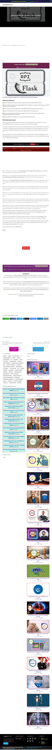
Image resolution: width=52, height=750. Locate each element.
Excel (4, 364)
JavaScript (22, 368)
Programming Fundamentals (8, 379)
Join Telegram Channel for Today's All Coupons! (38, 349)
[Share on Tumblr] (33, 741)
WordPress (19, 382)
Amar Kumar (41, 377)
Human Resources (19, 366)
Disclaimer (37, 747)
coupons (18, 357)
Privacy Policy (32, 747)
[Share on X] (28, 739)
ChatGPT (13, 357)
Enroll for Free (26, 248)
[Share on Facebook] (30, 739)
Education (20, 361)
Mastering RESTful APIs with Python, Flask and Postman (29, 17)
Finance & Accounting (11, 364)
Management (11, 370)
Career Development (7, 357)
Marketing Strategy (18, 370)
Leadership (5, 370)
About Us (41, 747)
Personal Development (7, 375)
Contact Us (36, 747)
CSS (11, 359)
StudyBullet (10, 337)
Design (21, 359)
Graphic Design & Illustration (8, 366)
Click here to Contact (43, 743)
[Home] (14, 17)
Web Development (12, 382)
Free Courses (6, 337)
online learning (6, 373)
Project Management (19, 379)
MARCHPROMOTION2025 (31, 64)
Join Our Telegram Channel (13, 349)
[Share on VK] (28, 741)
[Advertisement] (26, 37)
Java (18, 368)
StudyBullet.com (8, 5)
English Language (6, 363)
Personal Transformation (8, 377)
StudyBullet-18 (15, 45)
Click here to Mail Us (44, 739)
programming (17, 377)
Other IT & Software (14, 373)
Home (28, 747)
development (5, 361)
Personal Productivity (17, 375)
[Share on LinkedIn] (35, 739)
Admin (41, 414)
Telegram (33, 144)
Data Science (16, 359)
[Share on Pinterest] (33, 739)
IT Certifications (13, 368)
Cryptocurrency (6, 359)
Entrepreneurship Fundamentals (17, 363)
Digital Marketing (13, 361)
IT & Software (5, 368)
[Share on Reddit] (30, 741)
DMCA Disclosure (30, 747)
